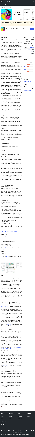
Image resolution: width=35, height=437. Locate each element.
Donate (28, 416)
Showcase (11, 413)
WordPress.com (4, 421)
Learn (19, 413)
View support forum (27, 81)
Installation (13, 33)
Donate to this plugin (27, 90)
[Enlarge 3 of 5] (21, 263)
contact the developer (17, 249)
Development (19, 33)
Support (32, 33)
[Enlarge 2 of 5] (13, 263)
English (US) (32, 47)
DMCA (33, 49)
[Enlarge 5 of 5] (13, 269)
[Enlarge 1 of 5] (6, 263)
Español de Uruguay (6, 430)
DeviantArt (9, 324)
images (33, 51)
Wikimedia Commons (4, 306)
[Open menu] (33, 1)
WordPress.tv (20, 418)
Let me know (3, 381)
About (2, 413)
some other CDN (6, 365)
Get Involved (28, 413)
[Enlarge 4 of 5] (6, 269)
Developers (20, 416)
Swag (27, 418)
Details (3, 33)
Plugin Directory (3, 4)
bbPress (3, 424)
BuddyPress (3, 426)
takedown (32, 53)
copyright (30, 49)
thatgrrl (7, 256)
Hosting (2, 416)
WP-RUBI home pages (8, 247)
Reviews (7, 33)
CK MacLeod (9, 29)
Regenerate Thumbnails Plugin (6, 397)
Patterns (10, 418)
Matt (2, 422)
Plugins (10, 416)
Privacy (2, 418)
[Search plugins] (10, 7)
